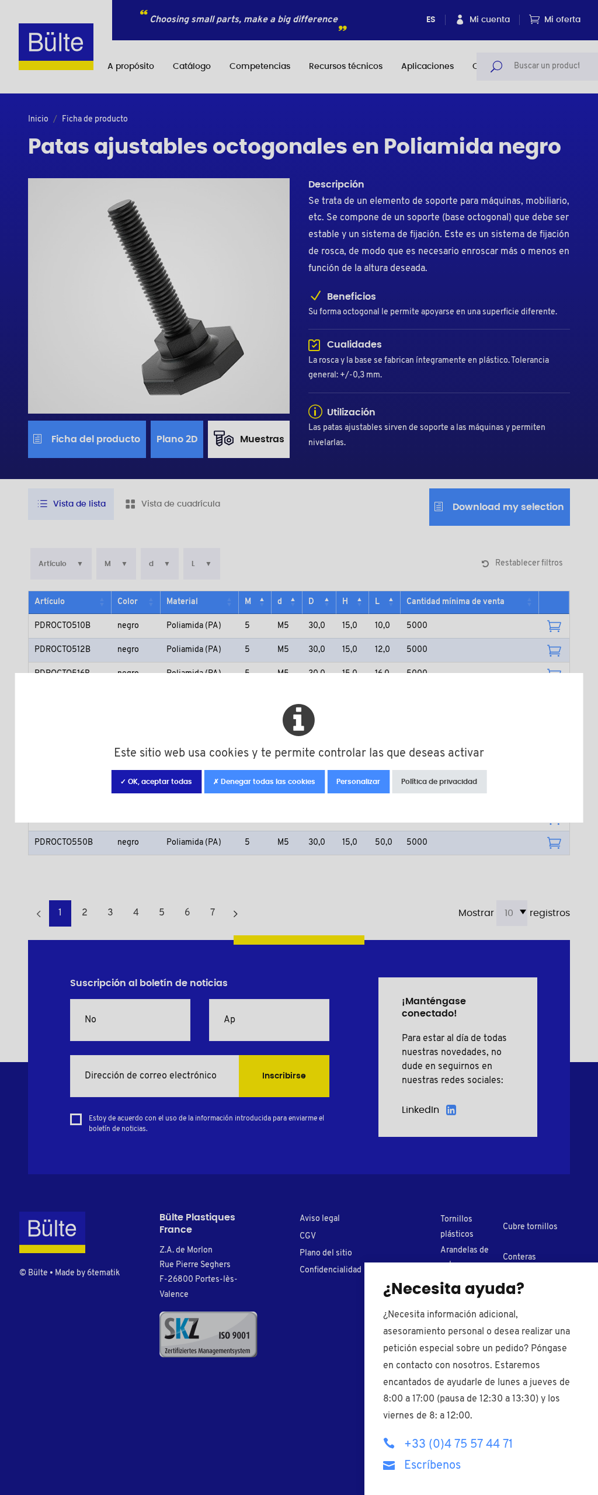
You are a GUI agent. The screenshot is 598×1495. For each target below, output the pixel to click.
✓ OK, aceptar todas (156, 781)
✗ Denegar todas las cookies (264, 781)
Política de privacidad (439, 781)
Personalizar (358, 781)
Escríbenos (432, 1466)
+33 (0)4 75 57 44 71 (458, 1445)
